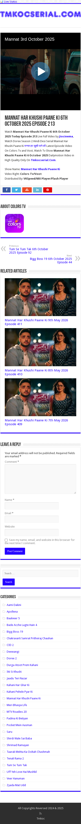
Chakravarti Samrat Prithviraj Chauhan (30, 638)
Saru (9, 731)
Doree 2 (12, 658)
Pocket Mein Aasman (19, 725)
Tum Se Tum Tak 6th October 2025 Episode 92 (28, 249)
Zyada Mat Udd (16, 785)
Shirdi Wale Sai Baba (19, 738)
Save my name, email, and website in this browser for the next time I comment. (40, 541)
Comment (12, 461)
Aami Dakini (14, 605)
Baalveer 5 (13, 618)
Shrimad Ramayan (18, 745)
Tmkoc (41, 818)
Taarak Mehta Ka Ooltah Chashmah (28, 751)
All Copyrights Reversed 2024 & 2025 (40, 808)
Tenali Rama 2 (15, 758)
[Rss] (40, 813)
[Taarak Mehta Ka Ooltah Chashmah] (40, 13)
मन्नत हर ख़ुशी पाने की (35, 145)
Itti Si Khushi (14, 671)
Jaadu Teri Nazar (17, 678)
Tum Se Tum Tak (17, 765)
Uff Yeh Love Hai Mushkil (22, 771)
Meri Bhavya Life (17, 705)
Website (10, 526)
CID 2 (10, 645)
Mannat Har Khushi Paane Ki (24, 698)
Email (9, 513)
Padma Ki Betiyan (17, 718)
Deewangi (13, 651)
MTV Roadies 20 (17, 711)
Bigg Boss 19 (15, 631)
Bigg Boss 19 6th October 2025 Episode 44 (51, 259)
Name (9, 499)
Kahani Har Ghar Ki (18, 685)
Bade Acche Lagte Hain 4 (22, 625)
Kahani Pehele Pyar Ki (20, 691)
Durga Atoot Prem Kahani (22, 665)
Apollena (12, 611)
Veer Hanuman (16, 778)
